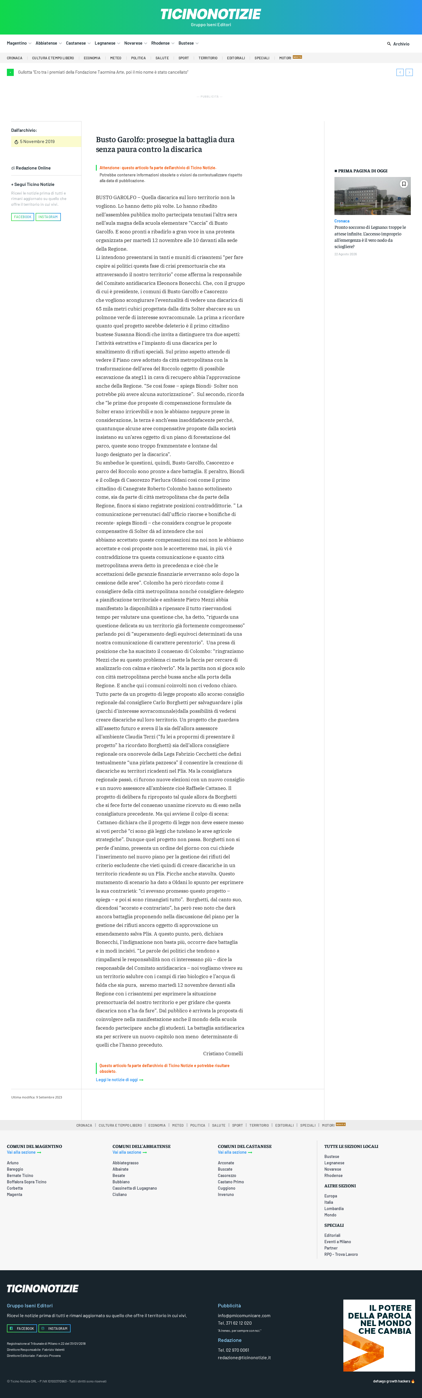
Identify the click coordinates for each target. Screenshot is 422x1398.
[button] (397, 44)
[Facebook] (142, 1103)
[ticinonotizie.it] (211, 14)
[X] (155, 1103)
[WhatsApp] (181, 1103)
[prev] (400, 72)
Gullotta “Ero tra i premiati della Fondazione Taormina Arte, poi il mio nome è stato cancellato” (103, 72)
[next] (409, 72)
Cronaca (341, 221)
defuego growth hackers (391, 1381)
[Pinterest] (168, 1103)
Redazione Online (33, 167)
